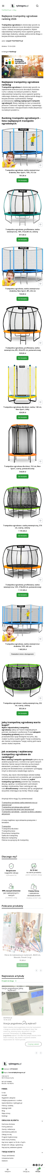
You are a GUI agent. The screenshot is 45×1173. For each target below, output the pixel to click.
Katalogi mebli (6, 1108)
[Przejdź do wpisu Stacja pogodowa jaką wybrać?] (22, 1001)
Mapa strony (6, 1113)
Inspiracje (7, 1018)
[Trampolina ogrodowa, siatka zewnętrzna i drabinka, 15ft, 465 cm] (22, 621)
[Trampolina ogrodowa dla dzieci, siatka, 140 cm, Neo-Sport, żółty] (22, 384)
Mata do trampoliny (9, 838)
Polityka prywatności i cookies (12, 1100)
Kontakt (4, 1095)
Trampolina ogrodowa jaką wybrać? (16, 807)
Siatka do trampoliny (10, 835)
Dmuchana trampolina (10, 833)
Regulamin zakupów (8, 1098)
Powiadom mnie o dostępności (22, 654)
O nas (4, 1093)
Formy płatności (7, 1127)
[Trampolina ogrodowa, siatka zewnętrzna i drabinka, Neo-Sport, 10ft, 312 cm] (22, 147)
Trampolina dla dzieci (10, 829)
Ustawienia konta (7, 1158)
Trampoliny (6, 826)
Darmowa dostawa (8, 1124)
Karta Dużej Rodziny (8, 1140)
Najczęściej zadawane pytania (12, 1147)
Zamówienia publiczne (9, 1132)
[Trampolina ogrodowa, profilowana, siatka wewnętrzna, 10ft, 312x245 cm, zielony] (22, 206)
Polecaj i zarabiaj (7, 1106)
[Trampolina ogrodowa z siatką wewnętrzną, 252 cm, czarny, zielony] (22, 680)
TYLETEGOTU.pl (6, 10)
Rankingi (13, 52)
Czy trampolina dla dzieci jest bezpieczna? (18, 809)
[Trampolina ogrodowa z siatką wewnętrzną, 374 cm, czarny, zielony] (22, 503)
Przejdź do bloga (8, 981)
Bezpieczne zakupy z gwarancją (12, 1145)
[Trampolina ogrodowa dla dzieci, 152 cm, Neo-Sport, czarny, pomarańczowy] (22, 443)
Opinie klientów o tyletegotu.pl (12, 1103)
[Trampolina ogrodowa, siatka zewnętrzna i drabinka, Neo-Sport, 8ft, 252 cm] (22, 266)
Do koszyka (22, 180)
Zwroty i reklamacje (8, 1129)
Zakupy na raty (7, 1134)
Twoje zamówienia (8, 1156)
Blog (14, 10)
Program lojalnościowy (9, 1137)
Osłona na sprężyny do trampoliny (15, 840)
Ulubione (5, 1161)
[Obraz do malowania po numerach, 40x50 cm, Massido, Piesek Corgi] (22, 932)
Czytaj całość (33, 1044)
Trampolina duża (8, 831)
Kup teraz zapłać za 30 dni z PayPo (13, 1142)
